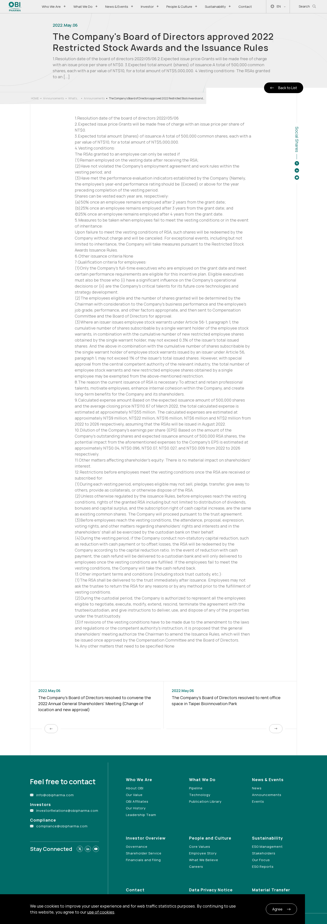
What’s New (72, 98)
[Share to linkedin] (297, 170)
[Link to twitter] (80, 849)
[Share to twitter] (297, 163)
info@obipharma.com (55, 795)
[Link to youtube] (96, 849)
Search (304, 6)
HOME (35, 98)
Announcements (53, 98)
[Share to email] (297, 177)
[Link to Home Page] (15, 6)
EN (279, 6)
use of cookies (100, 912)
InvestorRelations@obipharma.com (67, 810)
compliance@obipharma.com (62, 826)
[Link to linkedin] (88, 849)
